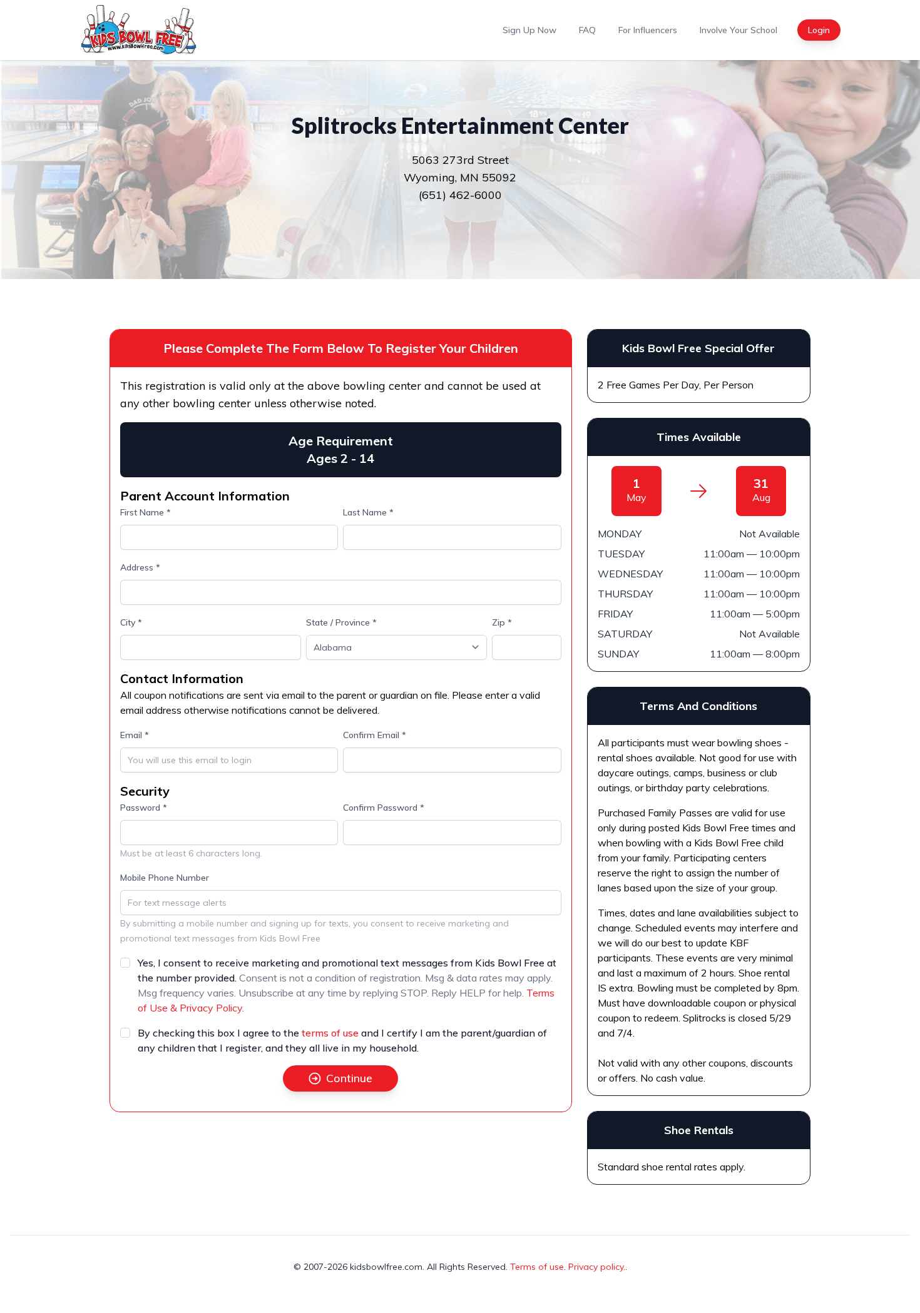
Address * (140, 567)
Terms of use (537, 1266)
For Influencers (647, 30)
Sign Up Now (529, 30)
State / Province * (341, 622)
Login (819, 30)
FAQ (587, 30)
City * (131, 622)
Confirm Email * (374, 735)
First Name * (145, 512)
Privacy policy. (596, 1266)
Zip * (502, 622)
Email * (134, 735)
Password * (143, 807)
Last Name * (368, 512)
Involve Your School (738, 30)
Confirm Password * (383, 807)
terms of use (330, 1033)
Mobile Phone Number (164, 877)
